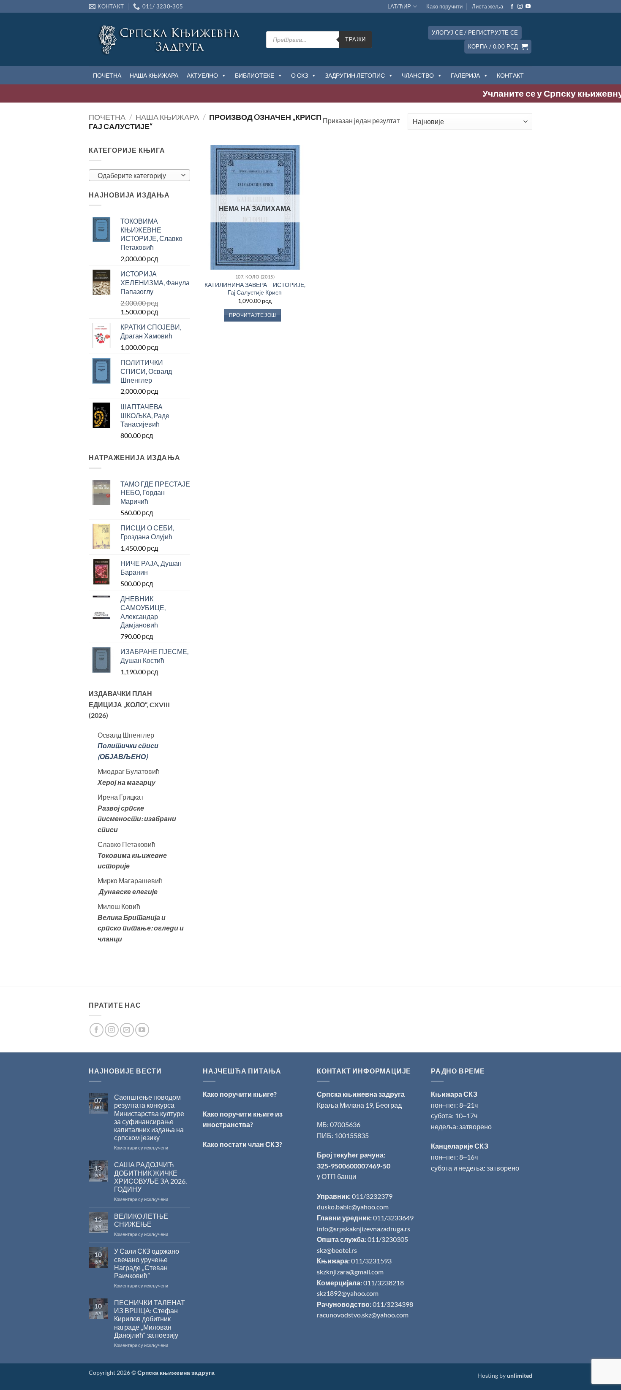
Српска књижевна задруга (361, 1094)
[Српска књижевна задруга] (171, 39)
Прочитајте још (252, 315)
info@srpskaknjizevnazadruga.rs (364, 1229)
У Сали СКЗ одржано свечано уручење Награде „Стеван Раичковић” (146, 1263)
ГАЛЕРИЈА (465, 75)
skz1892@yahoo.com (348, 1293)
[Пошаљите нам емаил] (127, 1030)
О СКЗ (299, 75)
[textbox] (137, 175)
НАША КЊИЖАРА (154, 75)
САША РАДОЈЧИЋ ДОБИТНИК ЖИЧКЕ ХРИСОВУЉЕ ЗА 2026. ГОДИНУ (150, 1176)
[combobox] (139, 175)
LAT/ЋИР (399, 6)
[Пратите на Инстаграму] (520, 7)
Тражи (355, 39)
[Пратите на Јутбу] (528, 7)
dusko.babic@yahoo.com (353, 1207)
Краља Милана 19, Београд (359, 1105)
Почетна (107, 117)
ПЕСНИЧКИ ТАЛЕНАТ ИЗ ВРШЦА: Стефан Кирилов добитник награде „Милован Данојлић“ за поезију (149, 1318)
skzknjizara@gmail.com (350, 1272)
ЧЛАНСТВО (418, 75)
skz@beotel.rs (337, 1250)
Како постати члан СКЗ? (242, 1144)
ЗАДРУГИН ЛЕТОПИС (355, 75)
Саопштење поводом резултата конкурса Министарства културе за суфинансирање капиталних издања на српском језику (149, 1117)
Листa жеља (487, 6)
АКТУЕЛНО (202, 75)
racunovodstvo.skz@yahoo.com (363, 1315)
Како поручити (444, 6)
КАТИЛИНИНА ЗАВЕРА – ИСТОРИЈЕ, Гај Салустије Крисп (254, 288)
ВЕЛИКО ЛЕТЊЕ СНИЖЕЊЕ (141, 1220)
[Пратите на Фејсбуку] (512, 7)
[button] (475, 33)
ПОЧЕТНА (107, 75)
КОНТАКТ (510, 75)
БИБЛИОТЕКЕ (254, 75)
